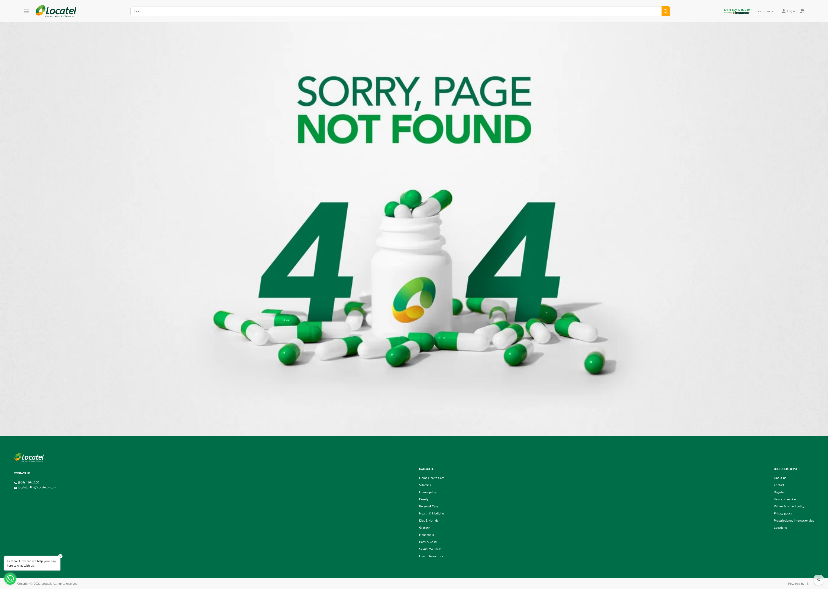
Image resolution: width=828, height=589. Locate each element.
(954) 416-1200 (28, 482)
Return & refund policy (789, 506)
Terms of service (785, 499)
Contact (779, 485)
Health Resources (431, 556)
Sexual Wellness (430, 549)
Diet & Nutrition (429, 521)
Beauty (423, 499)
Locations (780, 528)
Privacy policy (783, 513)
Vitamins (425, 485)
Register (779, 492)
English (764, 11)
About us (780, 478)
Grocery (424, 528)
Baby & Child (428, 542)
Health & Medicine (431, 513)
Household (426, 535)
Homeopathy (428, 492)
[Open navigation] (26, 11)
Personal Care (428, 506)
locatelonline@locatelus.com (37, 487)
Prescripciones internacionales (794, 521)
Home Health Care (431, 478)
